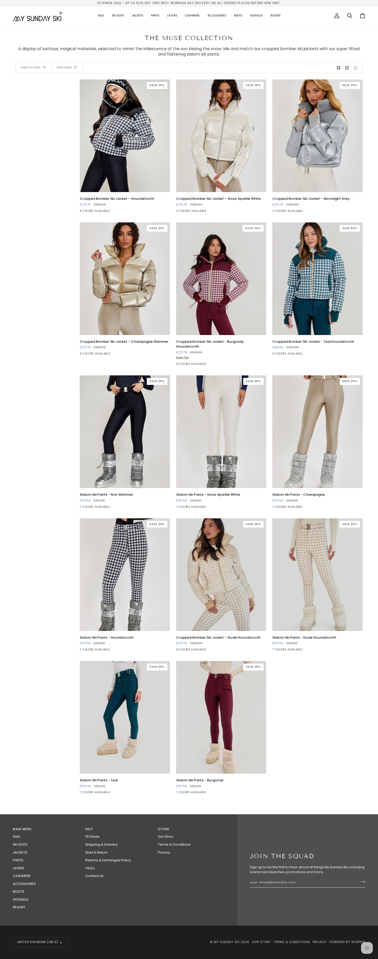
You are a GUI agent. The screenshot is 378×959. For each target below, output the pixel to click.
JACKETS (20, 852)
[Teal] (110, 212)
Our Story (165, 836)
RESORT (19, 907)
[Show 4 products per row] (356, 67)
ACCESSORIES (24, 883)
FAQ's (90, 868)
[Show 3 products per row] (347, 67)
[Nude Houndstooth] (312, 651)
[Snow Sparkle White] (188, 212)
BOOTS (18, 891)
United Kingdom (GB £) (37, 942)
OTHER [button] (163, 829)
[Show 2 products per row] (338, 67)
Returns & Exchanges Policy (108, 860)
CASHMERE (22, 875)
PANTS (18, 860)
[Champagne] (83, 508)
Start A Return (96, 852)
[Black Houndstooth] (110, 508)
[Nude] (92, 212)
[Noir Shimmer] (92, 508)
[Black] (83, 212)
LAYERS (18, 868)
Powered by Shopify (347, 942)
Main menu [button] (22, 829)
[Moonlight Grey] (198, 212)
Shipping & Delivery (101, 844)
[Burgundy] (101, 212)
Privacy (164, 852)
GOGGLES (21, 899)
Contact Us (94, 875)
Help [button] (89, 829)
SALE (16, 836)
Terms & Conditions (174, 844)
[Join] (361, 882)
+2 (128, 508)
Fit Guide (92, 836)
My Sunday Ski (227, 942)
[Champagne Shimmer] (179, 212)
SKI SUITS (20, 844)
